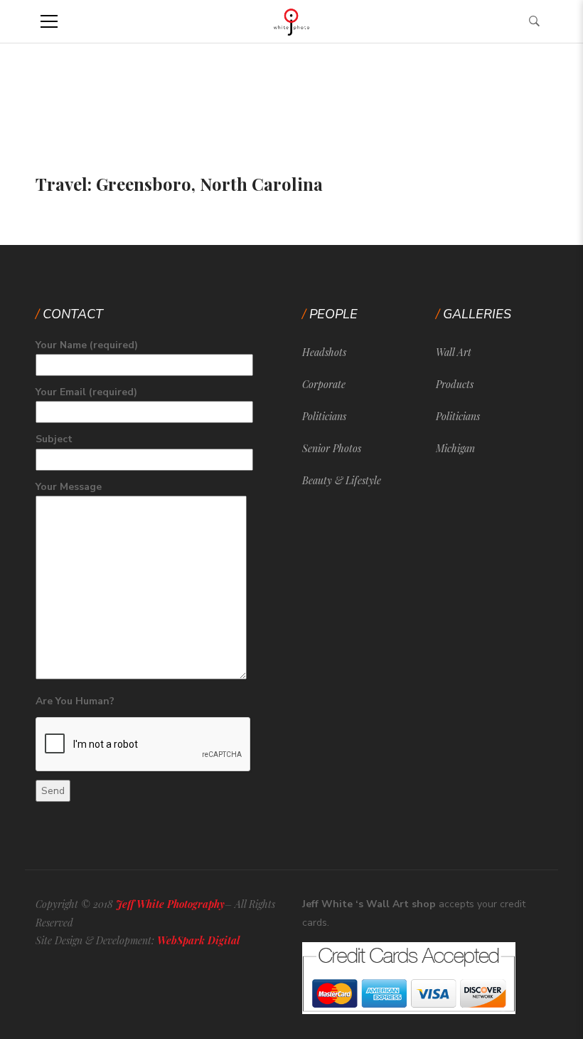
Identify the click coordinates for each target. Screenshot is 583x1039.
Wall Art (453, 352)
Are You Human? (75, 701)
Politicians (324, 416)
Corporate (324, 384)
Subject (54, 439)
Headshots (324, 352)
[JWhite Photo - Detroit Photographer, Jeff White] (291, 21)
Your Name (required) (87, 345)
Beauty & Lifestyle (341, 480)
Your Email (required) (86, 392)
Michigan (455, 448)
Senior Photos (331, 448)
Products (455, 384)
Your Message (69, 487)
